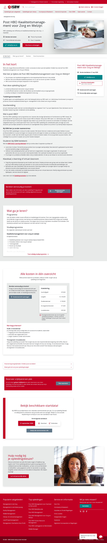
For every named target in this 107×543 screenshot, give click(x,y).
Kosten (28, 56)
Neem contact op (85, 7)
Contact (89, 12)
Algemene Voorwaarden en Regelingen (65, 523)
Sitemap (80, 539)
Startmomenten (38, 56)
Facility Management (9, 510)
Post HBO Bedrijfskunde (36, 509)
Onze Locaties (58, 513)
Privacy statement (89, 539)
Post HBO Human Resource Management (37, 522)
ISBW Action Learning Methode (16, 143)
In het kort (6, 56)
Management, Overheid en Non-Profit (14, 523)
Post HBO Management (36, 512)
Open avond (81, 12)
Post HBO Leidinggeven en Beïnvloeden (40, 526)
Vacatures (57, 520)
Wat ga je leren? (18, 56)
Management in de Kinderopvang (13, 507)
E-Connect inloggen (98, 7)
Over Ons (57, 504)
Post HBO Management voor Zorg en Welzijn (40, 516)
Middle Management (9, 513)
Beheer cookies (100, 539)
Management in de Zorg (9, 16)
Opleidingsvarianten (20, 176)
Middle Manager (33, 529)
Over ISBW (72, 12)
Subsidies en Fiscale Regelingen (63, 510)
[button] (100, 536)
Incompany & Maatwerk (46, 12)
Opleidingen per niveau (29, 12)
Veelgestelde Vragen (60, 517)
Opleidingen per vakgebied (12, 12)
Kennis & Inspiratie (60, 12)
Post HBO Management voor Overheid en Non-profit (40, 505)
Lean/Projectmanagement (10, 520)
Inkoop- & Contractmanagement (12, 517)
